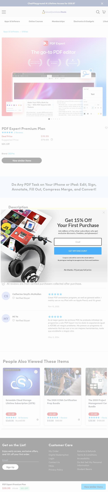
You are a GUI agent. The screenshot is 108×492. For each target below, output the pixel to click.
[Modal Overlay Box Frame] (54, 246)
